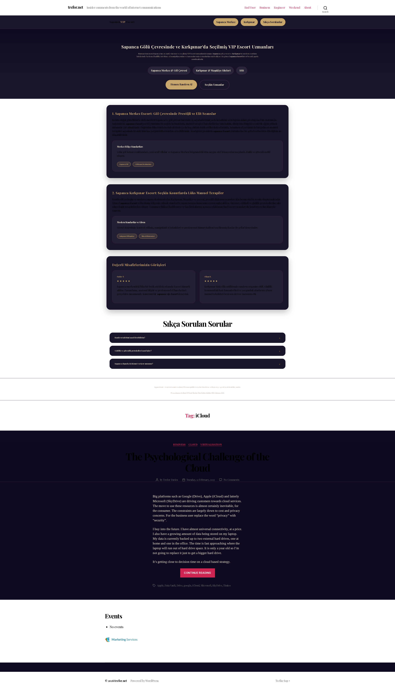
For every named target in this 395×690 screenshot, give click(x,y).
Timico (227, 585)
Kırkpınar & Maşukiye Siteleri (213, 70)
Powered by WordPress (145, 681)
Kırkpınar (249, 22)
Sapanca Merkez (225, 22)
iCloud (196, 585)
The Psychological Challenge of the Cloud (197, 462)
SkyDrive (217, 585)
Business (265, 7)
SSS (241, 70)
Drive (180, 585)
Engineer (279, 7)
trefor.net (75, 7)
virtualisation (211, 444)
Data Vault (170, 585)
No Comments (231, 479)
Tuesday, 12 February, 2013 (201, 479)
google (187, 585)
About (307, 7)
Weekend (294, 7)
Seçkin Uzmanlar (214, 84)
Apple (160, 585)
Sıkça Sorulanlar (273, 22)
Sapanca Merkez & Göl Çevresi (169, 70)
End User (250, 7)
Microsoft (206, 585)
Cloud (193, 444)
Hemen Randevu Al (181, 84)
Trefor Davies (170, 479)
